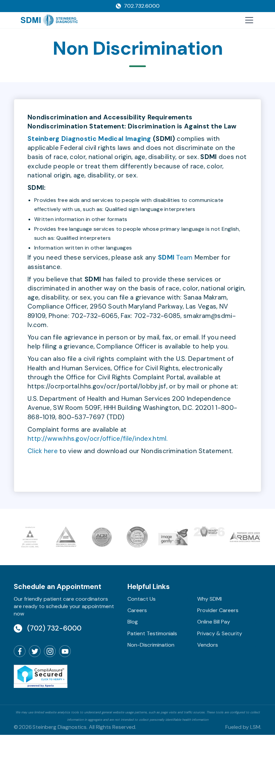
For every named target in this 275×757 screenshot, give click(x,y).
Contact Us (141, 598)
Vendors (207, 644)
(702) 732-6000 (54, 628)
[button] (248, 20)
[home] (49, 20)
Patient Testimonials (152, 633)
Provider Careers (217, 610)
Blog (132, 621)
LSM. (255, 727)
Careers (137, 610)
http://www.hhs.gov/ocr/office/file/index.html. (98, 438)
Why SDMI (209, 598)
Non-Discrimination (150, 644)
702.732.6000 (142, 5)
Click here (43, 451)
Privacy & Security (219, 633)
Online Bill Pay (213, 621)
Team (175, 257)
